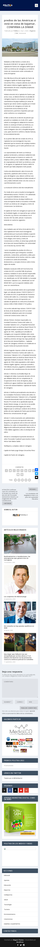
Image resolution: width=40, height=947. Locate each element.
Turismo (7, 909)
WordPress (19, 942)
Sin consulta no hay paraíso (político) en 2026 (19, 627)
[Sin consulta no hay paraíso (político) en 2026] (20, 612)
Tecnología (8, 904)
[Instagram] (15, 790)
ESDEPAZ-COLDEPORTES (12, 924)
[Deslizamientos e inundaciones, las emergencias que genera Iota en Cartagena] (20, 544)
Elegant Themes (18, 940)
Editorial (7, 875)
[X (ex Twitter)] (4, 790)
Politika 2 (16, 31)
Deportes (7, 890)
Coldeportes (8, 895)
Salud (6, 900)
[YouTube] (21, 790)
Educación (7, 885)
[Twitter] (36, 473)
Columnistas (8, 919)
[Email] (36, 477)
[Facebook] (10, 790)
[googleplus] (26, 790)
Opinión (6, 880)
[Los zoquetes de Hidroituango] (20, 579)
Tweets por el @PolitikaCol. (13, 778)
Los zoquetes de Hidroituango (15, 596)
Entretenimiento (9, 914)
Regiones (33, 31)
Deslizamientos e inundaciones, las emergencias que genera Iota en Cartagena (17, 558)
